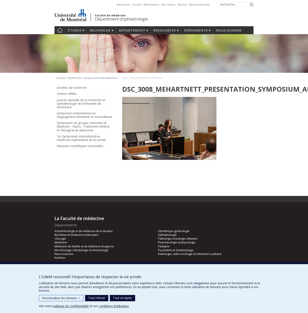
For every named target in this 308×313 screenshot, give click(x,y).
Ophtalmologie (167, 235)
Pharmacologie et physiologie (176, 242)
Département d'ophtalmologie (121, 19)
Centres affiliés (67, 94)
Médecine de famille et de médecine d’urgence (84, 246)
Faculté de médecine (110, 15)
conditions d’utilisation (114, 306)
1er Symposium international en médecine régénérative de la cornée (81, 138)
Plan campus (168, 4)
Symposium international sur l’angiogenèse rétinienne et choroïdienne (102, 78)
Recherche (100, 30)
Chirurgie (60, 238)
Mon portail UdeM (199, 4)
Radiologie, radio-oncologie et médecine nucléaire (189, 254)
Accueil (60, 30)
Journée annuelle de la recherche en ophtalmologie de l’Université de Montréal (81, 103)
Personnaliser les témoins (61, 298)
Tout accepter (122, 298)
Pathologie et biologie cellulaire (178, 238)
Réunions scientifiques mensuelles (80, 146)
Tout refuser (96, 298)
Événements (196, 30)
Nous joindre (229, 30)
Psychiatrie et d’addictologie (175, 250)
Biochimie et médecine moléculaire (76, 235)
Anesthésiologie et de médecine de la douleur (83, 231)
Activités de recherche (72, 88)
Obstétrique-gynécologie (173, 231)
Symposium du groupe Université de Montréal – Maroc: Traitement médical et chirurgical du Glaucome (83, 126)
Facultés (136, 4)
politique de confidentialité (71, 306)
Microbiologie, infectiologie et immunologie (81, 250)
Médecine (60, 242)
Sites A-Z (182, 4)
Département (132, 30)
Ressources (164, 30)
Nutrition (59, 258)
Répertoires (123, 4)
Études (75, 30)
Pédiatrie (164, 246)
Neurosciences (64, 254)
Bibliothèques (151, 4)
